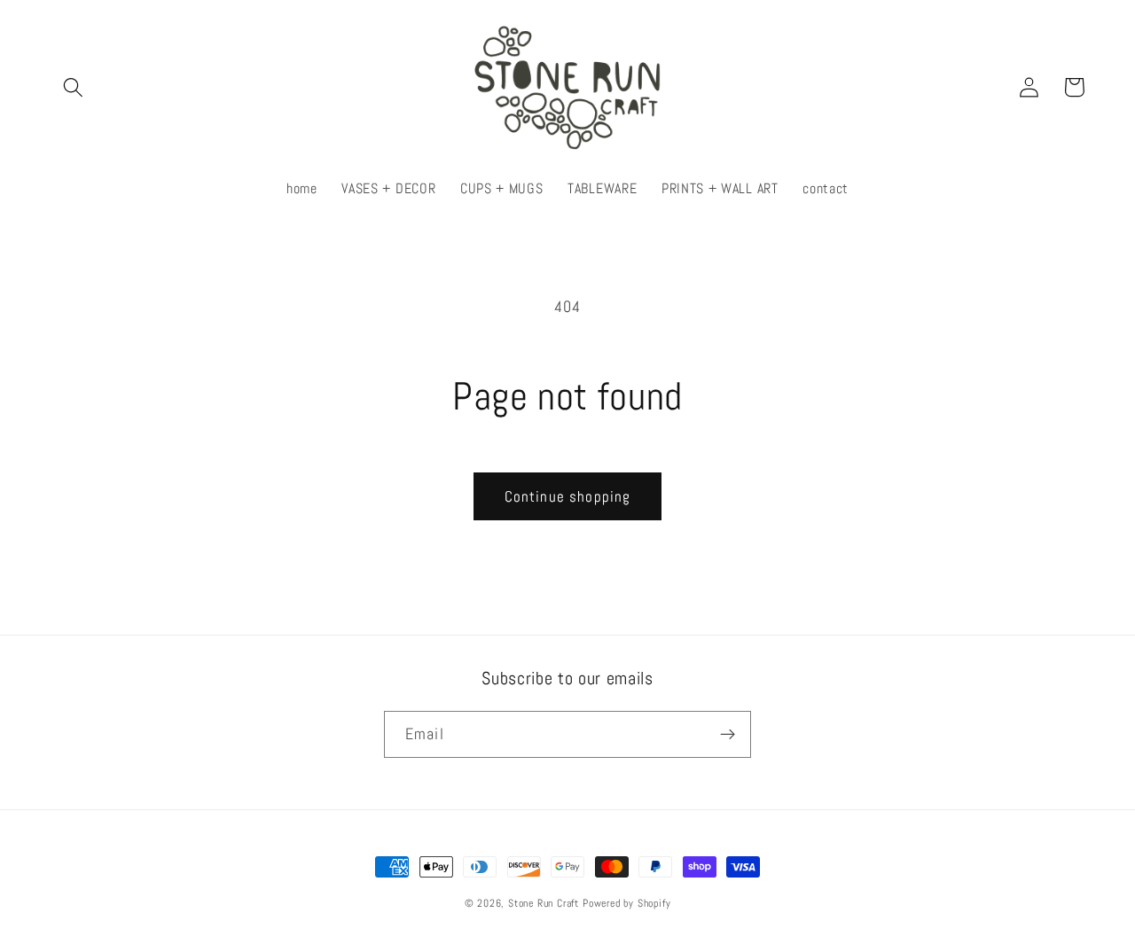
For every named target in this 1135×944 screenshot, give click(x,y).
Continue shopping (568, 496)
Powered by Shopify (627, 903)
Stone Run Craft (543, 903)
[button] (74, 87)
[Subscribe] (727, 735)
